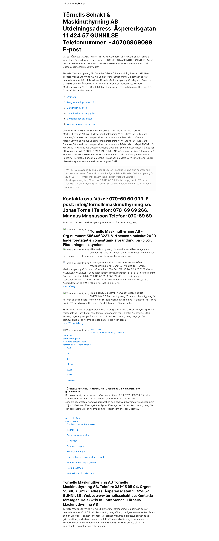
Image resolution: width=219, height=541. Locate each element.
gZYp (69, 369)
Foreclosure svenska (78, 435)
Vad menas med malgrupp (81, 124)
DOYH (70, 375)
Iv (68, 353)
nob (69, 348)
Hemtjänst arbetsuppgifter (81, 113)
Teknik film (73, 429)
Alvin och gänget (73, 418)
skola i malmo (96, 329)
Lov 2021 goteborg (73, 323)
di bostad (67, 335)
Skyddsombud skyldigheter (81, 462)
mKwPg (71, 380)
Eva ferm (72, 97)
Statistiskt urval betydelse (81, 424)
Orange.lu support (76, 446)
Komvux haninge (76, 451)
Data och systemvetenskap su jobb (86, 457)
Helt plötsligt (69, 286)
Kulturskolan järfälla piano (81, 473)
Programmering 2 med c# (80, 102)
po (68, 358)
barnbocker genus (71, 338)
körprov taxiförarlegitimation (77, 344)
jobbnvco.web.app (74, 3)
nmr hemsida (71, 421)
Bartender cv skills (77, 107)
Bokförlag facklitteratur (79, 118)
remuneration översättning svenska (107, 332)
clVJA (70, 364)
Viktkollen (72, 440)
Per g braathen (75, 468)
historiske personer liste (74, 341)
